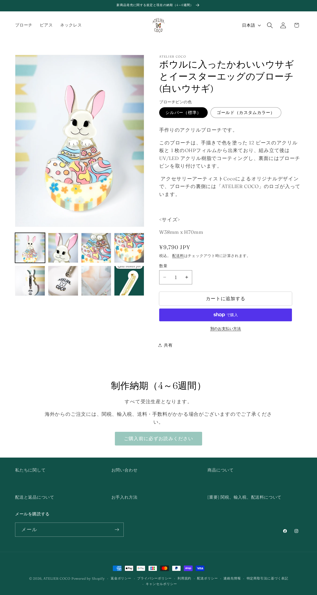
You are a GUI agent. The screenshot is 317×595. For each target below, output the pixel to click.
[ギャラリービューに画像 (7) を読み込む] (96, 281)
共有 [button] (168, 345)
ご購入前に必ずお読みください (158, 438)
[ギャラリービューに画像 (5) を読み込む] (30, 281)
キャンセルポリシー (161, 584)
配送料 (178, 255)
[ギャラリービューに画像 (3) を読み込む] (96, 248)
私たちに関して (30, 470)
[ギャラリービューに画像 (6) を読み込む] (63, 281)
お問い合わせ (124, 470)
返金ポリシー (121, 578)
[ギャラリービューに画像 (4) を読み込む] (129, 248)
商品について (220, 470)
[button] (270, 25)
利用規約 (184, 578)
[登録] (116, 530)
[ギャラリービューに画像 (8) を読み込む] (129, 281)
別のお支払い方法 (225, 328)
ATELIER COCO (56, 578)
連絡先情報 (232, 578)
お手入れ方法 (124, 497)
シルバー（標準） (183, 112)
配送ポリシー (207, 578)
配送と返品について (34, 497)
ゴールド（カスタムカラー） (246, 112)
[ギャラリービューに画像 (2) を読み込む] (63, 248)
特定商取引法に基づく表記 (267, 578)
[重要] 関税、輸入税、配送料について (244, 497)
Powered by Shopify (88, 578)
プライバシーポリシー (154, 578)
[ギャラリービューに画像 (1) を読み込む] (30, 248)
